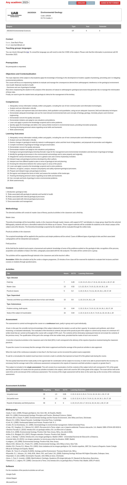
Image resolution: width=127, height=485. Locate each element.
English (81, 3)
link (27, 52)
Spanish (90, 3)
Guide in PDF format (110, 3)
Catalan (72, 3)
